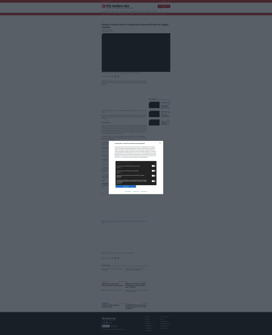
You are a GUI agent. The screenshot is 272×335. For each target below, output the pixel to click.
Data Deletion (128, 191)
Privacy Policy (144, 191)
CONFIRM (125, 186)
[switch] (153, 166)
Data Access (136, 191)
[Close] (160, 143)
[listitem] (136, 163)
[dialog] (136, 167)
